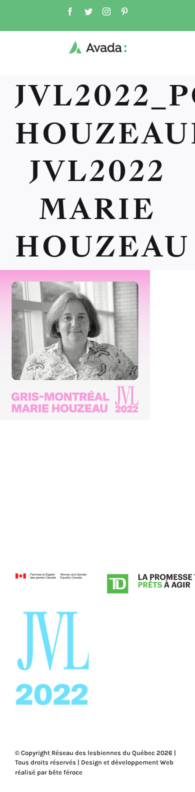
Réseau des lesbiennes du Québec (103, 752)
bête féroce (65, 772)
